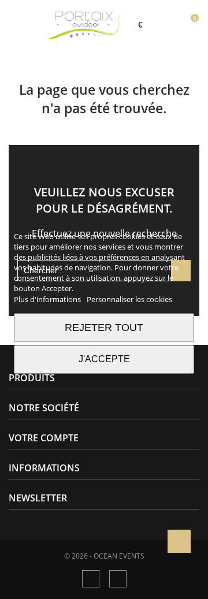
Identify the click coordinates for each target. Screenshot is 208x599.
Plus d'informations (48, 299)
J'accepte (104, 359)
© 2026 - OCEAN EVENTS (104, 556)
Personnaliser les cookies (129, 299)
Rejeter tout (104, 327)
